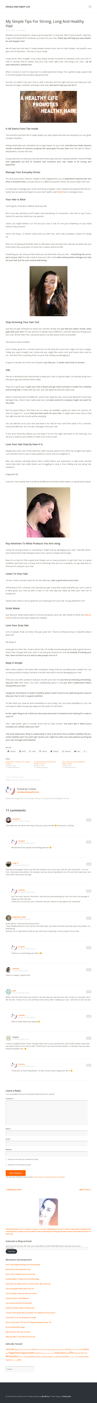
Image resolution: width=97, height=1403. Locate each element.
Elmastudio (67, 1396)
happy (23, 1352)
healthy (38, 1353)
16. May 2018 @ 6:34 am (21, 865)
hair (17, 780)
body (21, 1349)
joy (67, 1353)
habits (86, 1349)
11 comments (20, 30)
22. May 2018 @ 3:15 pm (26, 949)
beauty (13, 780)
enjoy (63, 1349)
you (40, 780)
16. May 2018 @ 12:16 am (21, 821)
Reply (89, 820)
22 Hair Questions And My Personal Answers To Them (45, 763)
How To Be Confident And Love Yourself (20, 1274)
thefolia (16, 969)
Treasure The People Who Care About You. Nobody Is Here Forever (30, 1313)
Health (28, 780)
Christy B (16, 819)
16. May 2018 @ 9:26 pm (26, 843)
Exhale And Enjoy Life (18, 6)
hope (48, 1353)
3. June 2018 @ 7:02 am (21, 971)
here (60, 192)
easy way (50, 1349)
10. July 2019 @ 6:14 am (21, 1039)
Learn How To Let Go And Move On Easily (21, 1318)
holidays (43, 1353)
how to (52, 1353)
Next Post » (85, 1189)
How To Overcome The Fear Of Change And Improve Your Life (28, 1322)
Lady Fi (15, 863)
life (31, 780)
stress (58, 1356)
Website (9, 1149)
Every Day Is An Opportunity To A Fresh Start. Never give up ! (28, 1284)
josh (14, 991)
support (73, 1356)
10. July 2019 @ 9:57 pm (26, 1066)
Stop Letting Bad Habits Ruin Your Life (20, 1289)
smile (53, 1357)
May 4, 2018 (10, 30)
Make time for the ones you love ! (18, 1332)
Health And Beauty (18, 777)
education (58, 1349)
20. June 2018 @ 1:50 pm (21, 993)
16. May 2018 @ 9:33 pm (26, 892)
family (68, 1349)
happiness (22, 780)
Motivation (12, 1356)
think (76, 1357)
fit (71, 1349)
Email (8, 1139)
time (81, 1356)
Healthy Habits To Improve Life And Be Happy (22, 1279)
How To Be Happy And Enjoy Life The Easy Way (23, 1265)
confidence (34, 1349)
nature (21, 1357)
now (25, 1356)
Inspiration (60, 1352)
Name (8, 1129)
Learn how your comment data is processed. (49, 1177)
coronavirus (43, 1349)
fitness (75, 1349)
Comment (10, 1099)
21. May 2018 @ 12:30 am (21, 919)
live (82, 1353)
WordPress (45, 1396)
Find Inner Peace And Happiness (17, 1298)
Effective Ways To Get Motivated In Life (20, 1337)
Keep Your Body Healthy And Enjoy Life (20, 1308)
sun (70, 1356)
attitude (10, 1349)
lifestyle (35, 780)
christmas (26, 1349)
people (30, 1356)
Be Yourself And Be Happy (15, 1327)
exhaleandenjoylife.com (28, 792)
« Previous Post (14, 1189)
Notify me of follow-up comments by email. (23, 1159)
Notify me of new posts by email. (19, 1165)
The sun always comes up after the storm (21, 1293)
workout (15, 1360)
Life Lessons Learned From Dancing (18, 1303)
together (9, 1360)
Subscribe (11, 1251)
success (65, 1356)
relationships (46, 1356)
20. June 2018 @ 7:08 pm (26, 1017)
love (85, 1353)
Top (89, 1397)
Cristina (32, 788)
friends (79, 1349)
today (86, 1356)
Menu (89, 7)
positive (37, 1356)
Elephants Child (19, 917)
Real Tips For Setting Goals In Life (18, 1269)
